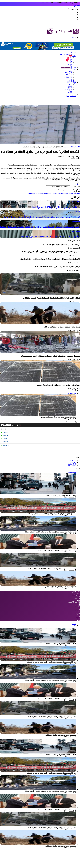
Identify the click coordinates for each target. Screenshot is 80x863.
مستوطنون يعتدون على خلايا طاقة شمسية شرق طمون (58, 385)
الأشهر (73, 624)
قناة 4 (70, 64)
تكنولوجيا (69, 87)
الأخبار (74, 69)
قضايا (70, 91)
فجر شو (68, 67)
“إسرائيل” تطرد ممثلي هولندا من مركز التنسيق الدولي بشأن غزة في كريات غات (42, 217)
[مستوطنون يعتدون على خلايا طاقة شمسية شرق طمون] (40, 381)
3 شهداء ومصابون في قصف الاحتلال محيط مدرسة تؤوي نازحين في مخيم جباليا (50, 356)
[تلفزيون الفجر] (54, 34)
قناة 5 (70, 66)
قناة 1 (69, 58)
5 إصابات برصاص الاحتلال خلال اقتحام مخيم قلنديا (56, 207)
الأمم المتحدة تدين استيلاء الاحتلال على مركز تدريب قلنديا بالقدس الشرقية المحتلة (40, 226)
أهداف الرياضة (71, 81)
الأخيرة (74, 625)
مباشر (72, 56)
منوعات (69, 92)
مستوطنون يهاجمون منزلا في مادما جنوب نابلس (61, 327)
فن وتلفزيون (68, 89)
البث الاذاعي (71, 96)
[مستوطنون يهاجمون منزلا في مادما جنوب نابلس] (40, 323)
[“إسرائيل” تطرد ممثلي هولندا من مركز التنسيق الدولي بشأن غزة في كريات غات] (38, 512)
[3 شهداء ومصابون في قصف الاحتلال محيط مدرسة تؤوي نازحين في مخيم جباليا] (40, 352)
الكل (70, 71)
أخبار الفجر (69, 74)
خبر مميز (76, 184)
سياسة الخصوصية (66, 54)
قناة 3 (70, 62)
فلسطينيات (68, 77)
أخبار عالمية (68, 76)
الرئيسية (73, 53)
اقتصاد (70, 86)
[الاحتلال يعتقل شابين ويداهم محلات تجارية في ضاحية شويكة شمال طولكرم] (40, 294)
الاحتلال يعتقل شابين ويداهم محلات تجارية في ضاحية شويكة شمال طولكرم (51, 298)
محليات (70, 79)
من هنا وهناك (71, 82)
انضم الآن (77, 5)
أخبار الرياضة (68, 72)
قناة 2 (69, 61)
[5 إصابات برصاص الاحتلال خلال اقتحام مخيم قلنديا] (38, 642)
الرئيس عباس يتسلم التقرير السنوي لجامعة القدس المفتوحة (50, 236)
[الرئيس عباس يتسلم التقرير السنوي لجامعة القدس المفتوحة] (38, 548)
